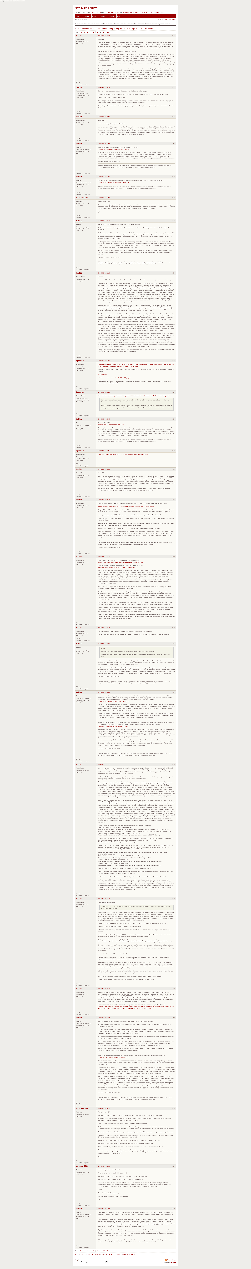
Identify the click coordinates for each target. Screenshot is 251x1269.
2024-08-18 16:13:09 (104, 469)
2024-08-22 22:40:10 (104, 556)
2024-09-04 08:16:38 (104, 988)
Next (108, 32)
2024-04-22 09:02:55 (104, 143)
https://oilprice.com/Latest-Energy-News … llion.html (113, 726)
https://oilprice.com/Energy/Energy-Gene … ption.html (113, 182)
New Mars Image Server (158, 12)
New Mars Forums (86, 7)
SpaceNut (80, 87)
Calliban (79, 143)
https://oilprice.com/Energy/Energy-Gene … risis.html (113, 701)
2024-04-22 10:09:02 (104, 176)
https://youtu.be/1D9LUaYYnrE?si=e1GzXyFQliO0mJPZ (114, 1057)
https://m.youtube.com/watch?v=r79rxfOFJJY (111, 424)
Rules (94, 16)
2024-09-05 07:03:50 (104, 1166)
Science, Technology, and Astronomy (97, 29)
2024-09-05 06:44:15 (104, 1108)
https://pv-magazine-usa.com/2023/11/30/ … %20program (114, 378)
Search (103, 16)
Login (118, 16)
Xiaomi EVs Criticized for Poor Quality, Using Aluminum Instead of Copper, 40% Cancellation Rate (126, 506)
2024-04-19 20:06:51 (104, 117)
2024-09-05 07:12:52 (104, 1208)
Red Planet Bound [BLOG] (111, 12)
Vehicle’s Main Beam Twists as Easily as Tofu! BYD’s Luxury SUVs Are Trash (120, 562)
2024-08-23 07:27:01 (104, 644)
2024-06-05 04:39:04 (104, 419)
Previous (82, 32)
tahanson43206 (82, 198)
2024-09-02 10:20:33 (104, 692)
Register (111, 16)
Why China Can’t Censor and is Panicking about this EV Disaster (116, 567)
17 (104, 32)
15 (97, 32)
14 (93, 32)
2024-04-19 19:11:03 (104, 87)
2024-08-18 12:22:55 (104, 451)
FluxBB (173, 1262)
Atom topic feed (171, 1260)
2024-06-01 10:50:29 (104, 392)
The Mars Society (96, 12)
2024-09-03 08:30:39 (104, 898)
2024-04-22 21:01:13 (104, 273)
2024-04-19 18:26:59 (104, 35)
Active (166, 19)
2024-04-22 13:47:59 (104, 198)
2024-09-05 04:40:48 (104, 1017)
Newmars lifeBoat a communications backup (135, 12)
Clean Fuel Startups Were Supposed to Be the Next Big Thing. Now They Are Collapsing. (123, 454)
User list (86, 16)
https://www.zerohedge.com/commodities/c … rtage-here (114, 149)
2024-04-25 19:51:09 (104, 360)
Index (77, 16)
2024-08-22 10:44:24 (104, 499)
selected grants (102, 374)
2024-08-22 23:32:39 (104, 627)
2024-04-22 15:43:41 (104, 221)
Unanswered (172, 19)
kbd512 (79, 35)
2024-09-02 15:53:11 (104, 764)
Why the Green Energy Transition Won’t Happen (135, 29)
